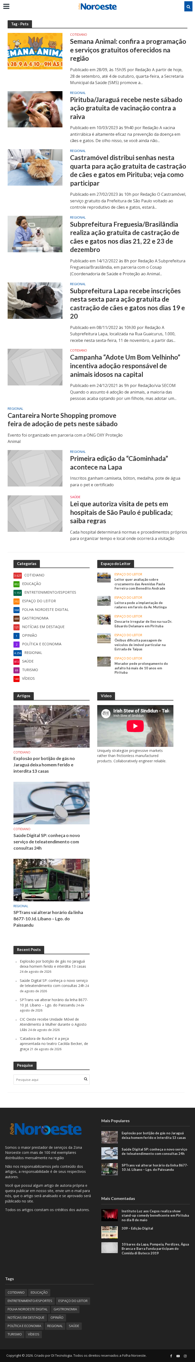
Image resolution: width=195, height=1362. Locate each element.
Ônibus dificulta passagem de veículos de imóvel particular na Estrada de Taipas (140, 644)
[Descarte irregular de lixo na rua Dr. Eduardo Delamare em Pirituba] (104, 619)
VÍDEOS (33, 1334)
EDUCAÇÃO (39, 1292)
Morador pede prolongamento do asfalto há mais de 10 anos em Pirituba (141, 667)
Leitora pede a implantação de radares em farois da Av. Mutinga (141, 605)
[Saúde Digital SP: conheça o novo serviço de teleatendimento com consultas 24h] (51, 802)
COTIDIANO (78, 35)
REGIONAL (78, 93)
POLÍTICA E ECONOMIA (24, 1326)
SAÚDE (75, 497)
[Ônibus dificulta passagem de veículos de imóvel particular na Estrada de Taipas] (104, 637)
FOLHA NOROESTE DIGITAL (27, 1309)
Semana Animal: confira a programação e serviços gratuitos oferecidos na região (128, 49)
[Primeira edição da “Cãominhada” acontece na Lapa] (35, 468)
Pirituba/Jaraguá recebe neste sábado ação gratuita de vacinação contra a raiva (126, 108)
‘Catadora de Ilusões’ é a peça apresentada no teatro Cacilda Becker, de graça (54, 1043)
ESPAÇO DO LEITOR (128, 574)
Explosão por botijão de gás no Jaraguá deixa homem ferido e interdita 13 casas (44, 765)
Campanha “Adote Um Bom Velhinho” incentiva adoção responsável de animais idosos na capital (125, 365)
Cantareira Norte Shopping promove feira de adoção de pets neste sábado (63, 419)
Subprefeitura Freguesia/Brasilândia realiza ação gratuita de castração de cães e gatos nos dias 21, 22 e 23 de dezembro (124, 237)
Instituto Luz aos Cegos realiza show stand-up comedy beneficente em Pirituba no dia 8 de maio (155, 1215)
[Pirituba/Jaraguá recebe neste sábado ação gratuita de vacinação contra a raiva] (35, 109)
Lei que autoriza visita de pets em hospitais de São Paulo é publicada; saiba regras (121, 512)
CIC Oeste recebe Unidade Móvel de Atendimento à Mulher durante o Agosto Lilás (53, 1024)
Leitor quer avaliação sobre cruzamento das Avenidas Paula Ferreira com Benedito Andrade (140, 583)
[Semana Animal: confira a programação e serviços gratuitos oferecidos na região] (35, 51)
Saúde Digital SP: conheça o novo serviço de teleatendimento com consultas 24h (46, 842)
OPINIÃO (57, 1317)
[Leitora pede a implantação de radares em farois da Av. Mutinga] (104, 600)
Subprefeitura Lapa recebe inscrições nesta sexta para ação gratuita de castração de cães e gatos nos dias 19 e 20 (127, 303)
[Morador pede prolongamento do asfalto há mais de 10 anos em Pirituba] (104, 661)
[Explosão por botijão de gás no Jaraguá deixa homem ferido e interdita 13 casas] (51, 725)
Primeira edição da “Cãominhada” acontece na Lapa (119, 462)
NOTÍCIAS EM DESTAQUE (26, 1317)
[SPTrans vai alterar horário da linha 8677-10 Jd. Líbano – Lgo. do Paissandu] (51, 879)
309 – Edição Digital (137, 1228)
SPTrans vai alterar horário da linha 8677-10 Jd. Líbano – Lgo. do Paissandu (48, 919)
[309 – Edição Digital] (109, 1231)
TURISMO (15, 1334)
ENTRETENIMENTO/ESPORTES (30, 1300)
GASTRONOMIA (65, 1309)
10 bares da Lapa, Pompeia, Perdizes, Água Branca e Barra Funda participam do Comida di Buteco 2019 (155, 1248)
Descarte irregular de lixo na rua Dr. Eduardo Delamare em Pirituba (143, 623)
